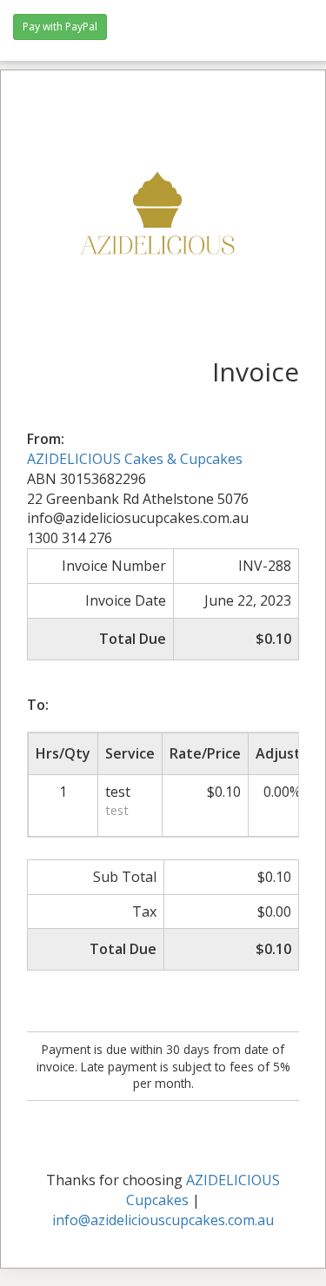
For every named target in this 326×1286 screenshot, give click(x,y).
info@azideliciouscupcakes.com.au (163, 1220)
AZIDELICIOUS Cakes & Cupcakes (135, 458)
